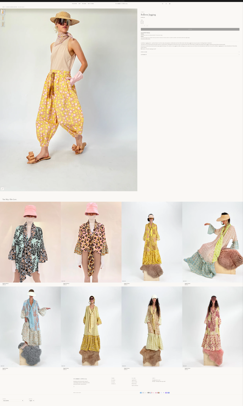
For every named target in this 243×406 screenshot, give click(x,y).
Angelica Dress (127, 283)
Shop (79, 3)
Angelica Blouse (5, 283)
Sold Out (190, 29)
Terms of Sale (134, 381)
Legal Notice (134, 380)
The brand (84, 3)
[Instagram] (73, 387)
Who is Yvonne (91, 3)
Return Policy (134, 383)
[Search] (162, 4)
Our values (113, 380)
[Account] (166, 4)
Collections (74, 3)
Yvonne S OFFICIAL (80, 379)
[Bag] (170, 4)
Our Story (113, 381)
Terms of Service (135, 385)
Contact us (113, 383)
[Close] (241, 1)
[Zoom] (2, 188)
